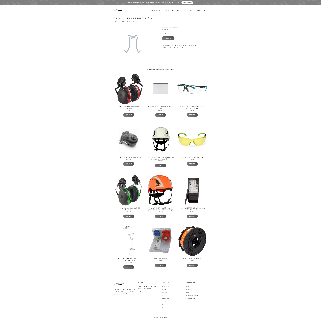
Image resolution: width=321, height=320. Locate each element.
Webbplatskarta (190, 298)
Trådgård (164, 302)
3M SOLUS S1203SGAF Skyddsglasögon (192, 157)
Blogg (191, 10)
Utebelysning (165, 305)
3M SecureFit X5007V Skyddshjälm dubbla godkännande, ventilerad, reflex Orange (160, 209)
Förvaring (175, 10)
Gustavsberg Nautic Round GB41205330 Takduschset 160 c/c (129, 259)
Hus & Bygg (165, 298)
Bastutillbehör (155, 10)
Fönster (166, 10)
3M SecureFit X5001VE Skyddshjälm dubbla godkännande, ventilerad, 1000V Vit (160, 158)
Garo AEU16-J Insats (160, 259)
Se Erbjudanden (187, 2)
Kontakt (188, 289)
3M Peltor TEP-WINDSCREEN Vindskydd (129, 157)
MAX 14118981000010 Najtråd (192, 259)
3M (178, 27)
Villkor (187, 292)
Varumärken (200, 10)
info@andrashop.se (143, 292)
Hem (115, 21)
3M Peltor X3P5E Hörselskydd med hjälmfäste (128, 107)
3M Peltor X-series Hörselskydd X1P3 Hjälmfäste (129, 209)
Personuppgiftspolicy (192, 295)
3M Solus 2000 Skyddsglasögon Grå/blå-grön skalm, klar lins (192, 107)
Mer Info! (168, 38)
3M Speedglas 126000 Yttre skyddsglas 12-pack (160, 107)
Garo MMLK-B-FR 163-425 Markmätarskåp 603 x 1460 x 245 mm (192, 209)
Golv (184, 10)
